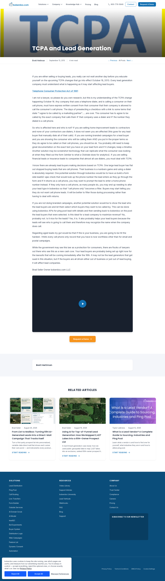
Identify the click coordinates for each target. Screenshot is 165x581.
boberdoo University (67, 494)
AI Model (12, 516)
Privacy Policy (107, 569)
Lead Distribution (15, 486)
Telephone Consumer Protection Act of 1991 (55, 91)
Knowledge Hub (72, 4)
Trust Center (114, 490)
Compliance (114, 494)
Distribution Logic (16, 533)
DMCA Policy (136, 569)
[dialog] (37, 568)
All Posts (122, 60)
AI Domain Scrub (15, 512)
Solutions (42, 4)
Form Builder (14, 503)
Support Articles (65, 490)
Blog (96, 4)
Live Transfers (14, 499)
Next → (130, 60)
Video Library (64, 486)
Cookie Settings (149, 569)
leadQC (12, 520)
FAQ (61, 507)
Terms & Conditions (122, 569)
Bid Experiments (15, 525)
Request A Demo (147, 4)
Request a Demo (81, 339)
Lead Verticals (65, 499)
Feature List (13, 542)
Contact (130, 4)
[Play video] (82, 304)
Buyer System (14, 529)
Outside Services (16, 507)
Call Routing (13, 494)
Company (56, 4)
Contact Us (114, 507)
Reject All (15, 574)
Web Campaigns (15, 538)
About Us (113, 486)
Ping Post (13, 490)
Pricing (88, 4)
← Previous (112, 60)
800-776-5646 (117, 4)
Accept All (39, 574)
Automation (13, 551)
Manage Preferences (60, 574)
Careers (113, 499)
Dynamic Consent (16, 547)
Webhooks (63, 503)
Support (62, 516)
